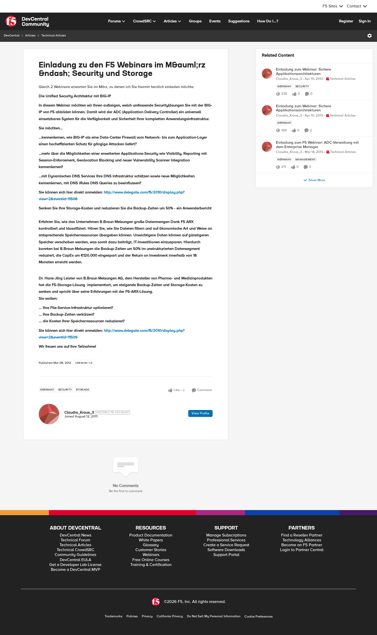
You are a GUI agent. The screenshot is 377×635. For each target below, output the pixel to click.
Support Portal (226, 554)
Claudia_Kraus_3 (79, 412)
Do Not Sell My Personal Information (213, 616)
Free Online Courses (150, 560)
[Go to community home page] (27, 21)
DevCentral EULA (75, 560)
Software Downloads (226, 550)
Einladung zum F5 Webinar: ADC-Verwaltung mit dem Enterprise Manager (317, 144)
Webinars (151, 554)
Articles (30, 35)
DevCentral (11, 35)
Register (346, 21)
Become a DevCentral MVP (75, 569)
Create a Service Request (226, 545)
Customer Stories (150, 550)
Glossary (151, 545)
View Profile (200, 413)
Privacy (147, 616)
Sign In (365, 21)
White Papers (151, 540)
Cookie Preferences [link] (258, 616)
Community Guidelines (75, 554)
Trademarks (113, 616)
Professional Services (226, 540)
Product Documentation (150, 535)
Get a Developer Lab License (75, 564)
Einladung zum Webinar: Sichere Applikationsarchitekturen (303, 71)
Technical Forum (75, 540)
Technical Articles (53, 35)
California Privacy (170, 616)
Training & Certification (151, 564)
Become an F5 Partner (301, 545)
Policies (132, 616)
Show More (317, 180)
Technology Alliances (301, 540)
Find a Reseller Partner (301, 535)
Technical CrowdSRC (75, 550)
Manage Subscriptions (226, 535)
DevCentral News (75, 535)
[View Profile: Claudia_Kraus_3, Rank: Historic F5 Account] (49, 414)
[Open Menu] (369, 35)
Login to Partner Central (301, 550)
